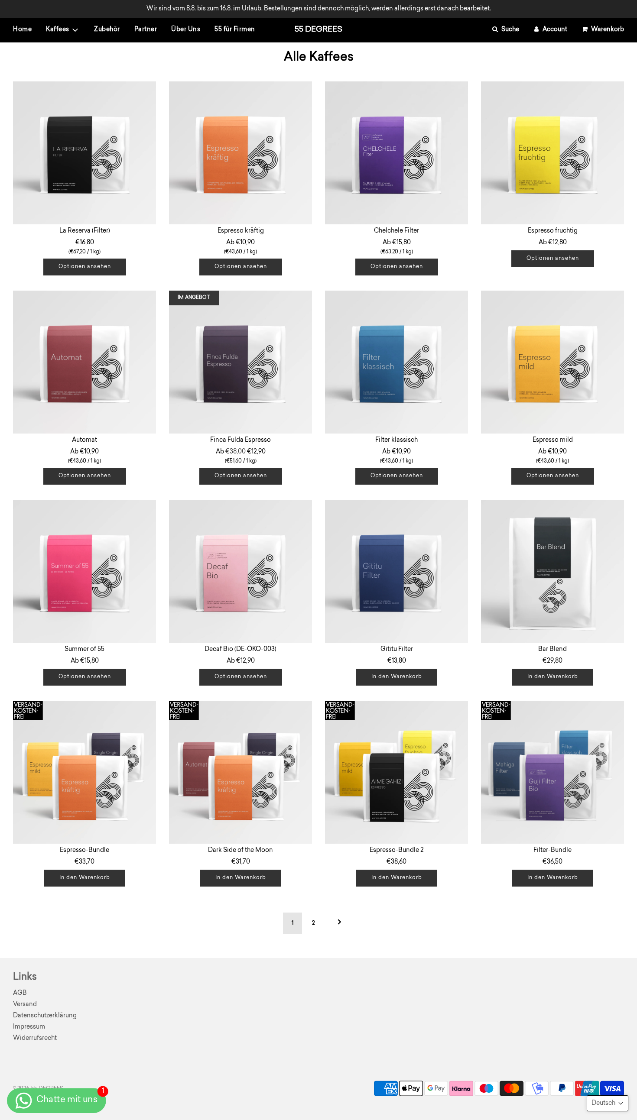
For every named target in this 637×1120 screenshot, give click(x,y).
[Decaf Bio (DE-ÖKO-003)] (240, 571)
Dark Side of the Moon (240, 850)
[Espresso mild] (552, 362)
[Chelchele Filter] (396, 152)
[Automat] (84, 362)
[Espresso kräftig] (240, 152)
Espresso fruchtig (553, 231)
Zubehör (107, 30)
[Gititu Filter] (396, 571)
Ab (240, 247)
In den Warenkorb (396, 677)
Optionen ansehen (84, 266)
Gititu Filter (396, 649)
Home (22, 30)
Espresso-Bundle (84, 850)
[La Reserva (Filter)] (84, 152)
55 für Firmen (234, 30)
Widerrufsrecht (35, 1038)
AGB (20, 993)
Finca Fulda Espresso (240, 440)
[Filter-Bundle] (552, 772)
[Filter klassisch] (396, 362)
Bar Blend (552, 649)
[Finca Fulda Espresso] (240, 362)
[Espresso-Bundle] (84, 772)
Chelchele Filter (396, 231)
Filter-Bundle (552, 850)
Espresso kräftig (241, 231)
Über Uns (185, 30)
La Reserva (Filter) (84, 231)
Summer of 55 (84, 649)
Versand (25, 1004)
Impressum (29, 1027)
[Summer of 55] (84, 571)
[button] (607, 1103)
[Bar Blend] (552, 571)
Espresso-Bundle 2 (397, 850)
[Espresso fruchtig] (552, 152)
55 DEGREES (318, 30)
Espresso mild (553, 440)
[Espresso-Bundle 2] (396, 772)
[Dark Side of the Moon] (240, 772)
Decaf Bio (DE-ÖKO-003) (240, 649)
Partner (145, 30)
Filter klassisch (396, 440)
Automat (84, 440)
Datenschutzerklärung (45, 1016)
